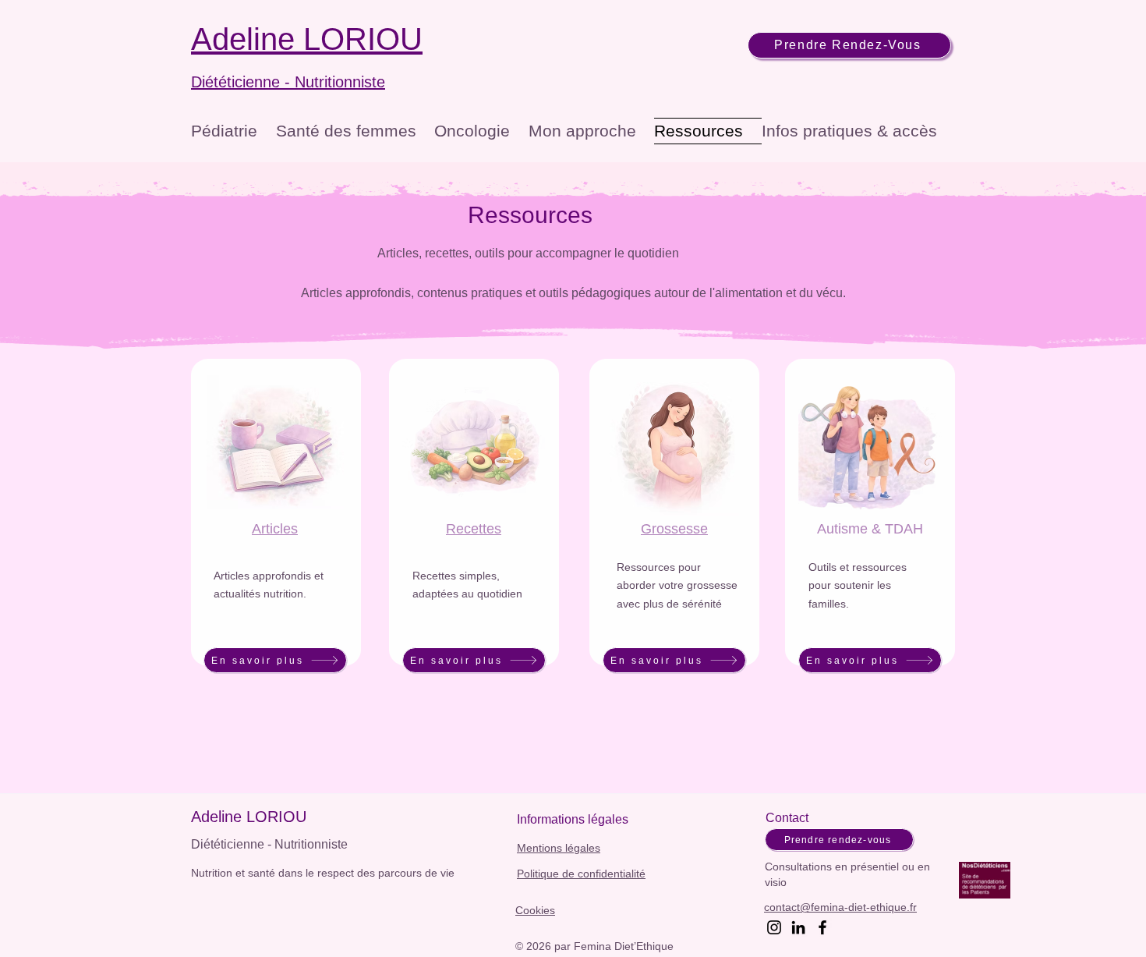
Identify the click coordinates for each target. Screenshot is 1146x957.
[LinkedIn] (798, 927)
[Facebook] (822, 927)
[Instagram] (774, 927)
